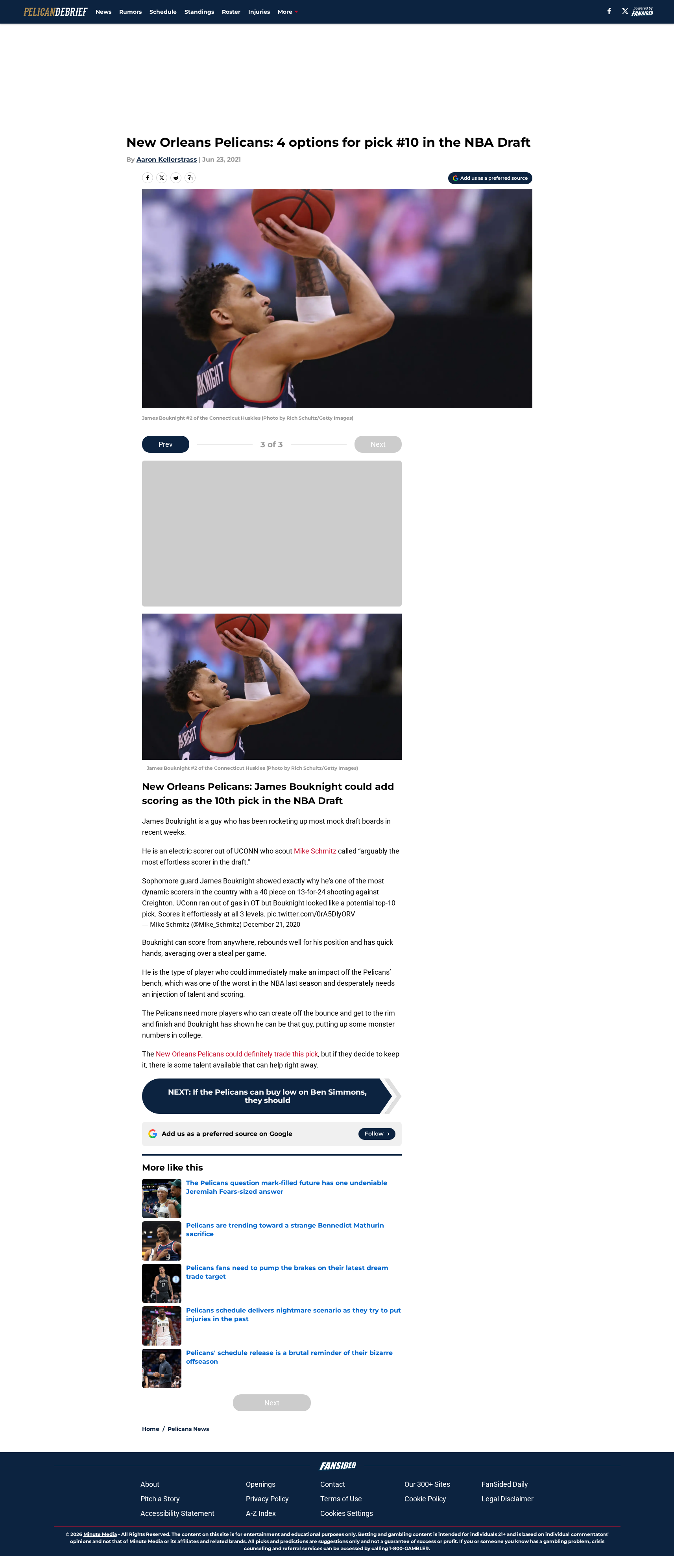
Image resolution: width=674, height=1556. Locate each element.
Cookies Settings (346, 1513)
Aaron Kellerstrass (167, 159)
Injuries (259, 11)
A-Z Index (261, 1513)
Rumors (130, 11)
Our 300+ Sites (427, 1484)
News (103, 11)
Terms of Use (341, 1499)
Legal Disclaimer (508, 1499)
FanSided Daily (505, 1484)
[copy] (190, 177)
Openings (260, 1484)
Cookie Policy (425, 1499)
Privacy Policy (267, 1499)
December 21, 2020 (271, 924)
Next (378, 444)
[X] (625, 11)
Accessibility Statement (177, 1513)
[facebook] (609, 11)
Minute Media (100, 1534)
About (149, 1484)
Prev (166, 444)
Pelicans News (188, 1428)
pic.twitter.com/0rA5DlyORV (311, 914)
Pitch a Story (160, 1499)
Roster (231, 11)
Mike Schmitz (315, 851)
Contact (332, 1484)
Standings (199, 11)
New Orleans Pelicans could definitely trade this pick (237, 1054)
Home (150, 1428)
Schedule (163, 11)
